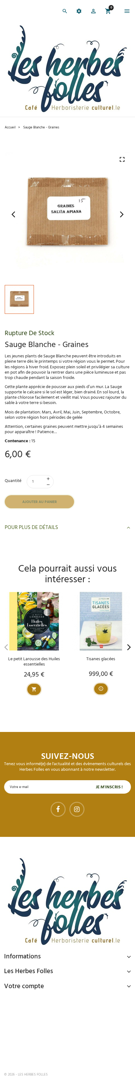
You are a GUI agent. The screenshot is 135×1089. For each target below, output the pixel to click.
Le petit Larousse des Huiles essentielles (34, 662)
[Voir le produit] (101, 688)
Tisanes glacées (100, 659)
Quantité (13, 481)
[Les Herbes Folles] (67, 68)
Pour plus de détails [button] (31, 527)
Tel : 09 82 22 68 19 (35, 1054)
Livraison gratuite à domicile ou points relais (69, 1024)
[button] (93, 12)
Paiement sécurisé (37, 1000)
